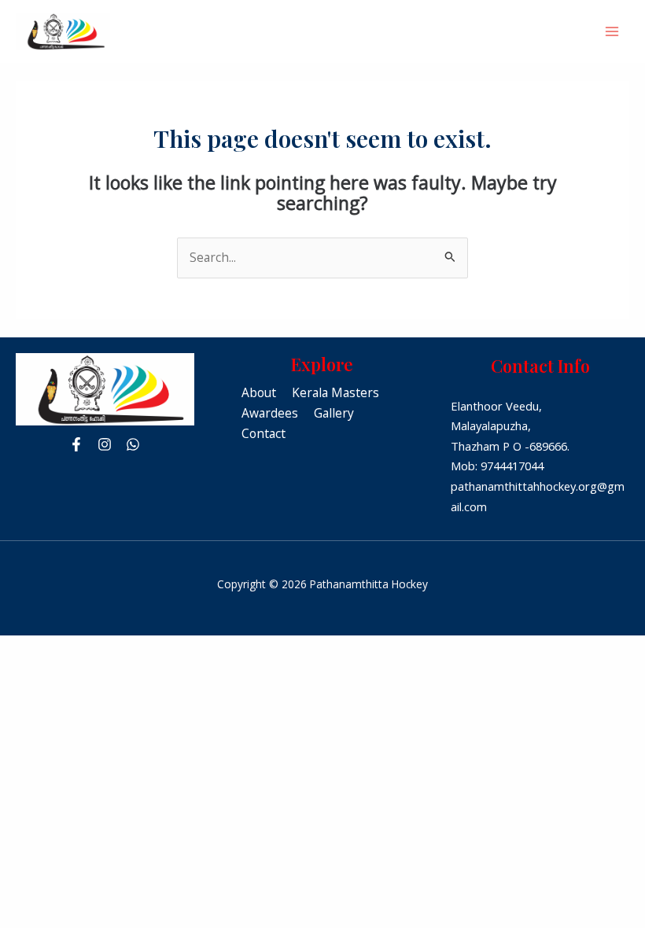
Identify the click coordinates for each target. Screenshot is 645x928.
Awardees (269, 413)
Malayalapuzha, (491, 425)
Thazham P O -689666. (510, 446)
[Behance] (133, 444)
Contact (263, 433)
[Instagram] (105, 444)
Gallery (334, 413)
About (258, 392)
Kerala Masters (335, 392)
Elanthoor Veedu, (496, 406)
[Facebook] (76, 444)
